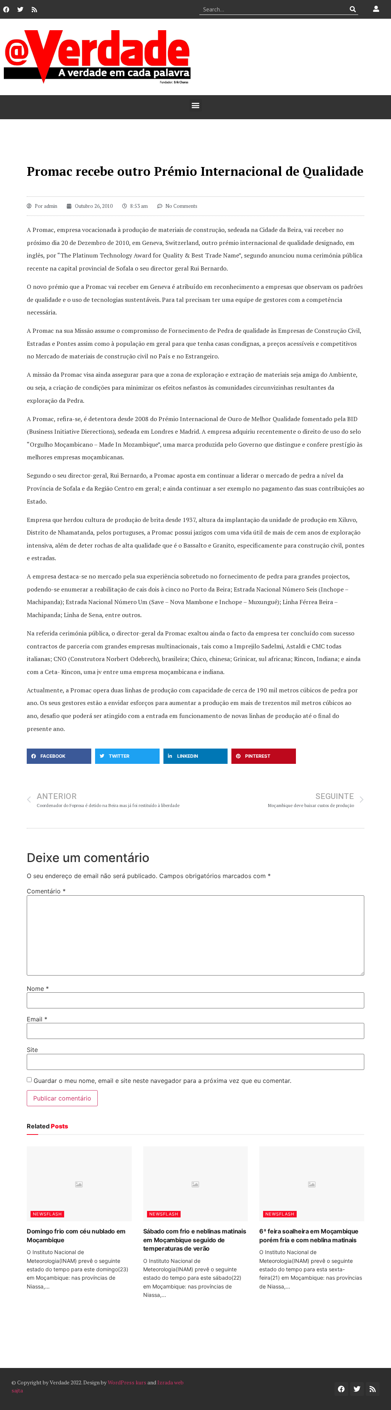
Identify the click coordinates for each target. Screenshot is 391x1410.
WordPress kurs (127, 1382)
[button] (195, 105)
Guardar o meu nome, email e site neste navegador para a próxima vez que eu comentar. (162, 1081)
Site (32, 1050)
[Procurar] (352, 9)
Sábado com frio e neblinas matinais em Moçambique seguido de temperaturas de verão (194, 1239)
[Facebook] (6, 9)
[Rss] (34, 9)
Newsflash (47, 1214)
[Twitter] (20, 9)
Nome (38, 988)
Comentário (46, 891)
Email (37, 1019)
